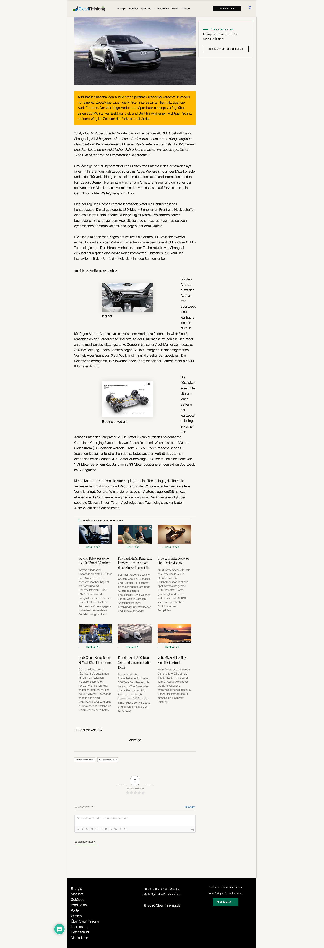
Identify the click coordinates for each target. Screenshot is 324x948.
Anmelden (189, 806)
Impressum (79, 927)
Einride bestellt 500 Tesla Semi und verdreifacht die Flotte (134, 662)
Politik (75, 910)
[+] (125, 829)
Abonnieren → (225, 902)
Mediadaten (79, 938)
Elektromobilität (108, 760)
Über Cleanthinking (85, 921)
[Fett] (77, 829)
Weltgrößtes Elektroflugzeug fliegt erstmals (172, 660)
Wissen (76, 916)
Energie (76, 888)
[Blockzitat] (106, 829)
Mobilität (77, 894)
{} (120, 829)
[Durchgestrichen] (92, 829)
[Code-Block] (111, 829)
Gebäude (77, 899)
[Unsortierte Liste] (101, 829)
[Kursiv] (82, 829)
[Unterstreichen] (87, 829)
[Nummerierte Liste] (96, 829)
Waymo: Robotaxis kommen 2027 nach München (94, 561)
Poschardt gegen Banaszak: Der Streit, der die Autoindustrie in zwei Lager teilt (135, 563)
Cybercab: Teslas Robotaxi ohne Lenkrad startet (173, 561)
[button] (152, 8)
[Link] (115, 829)
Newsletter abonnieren (225, 49)
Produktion (79, 905)
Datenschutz (80, 932)
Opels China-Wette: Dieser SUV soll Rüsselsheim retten (95, 660)
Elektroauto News (84, 760)
